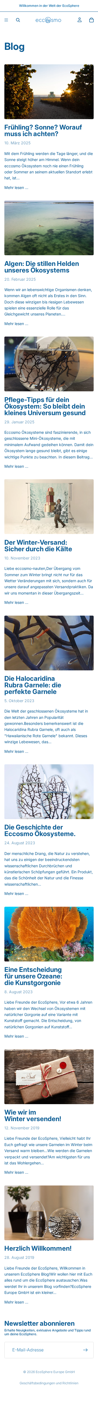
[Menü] (6, 20)
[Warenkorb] (91, 20)
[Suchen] (18, 20)
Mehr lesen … (16, 187)
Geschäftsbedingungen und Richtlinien (49, 1383)
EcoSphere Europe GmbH (55, 1372)
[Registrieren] (85, 1350)
